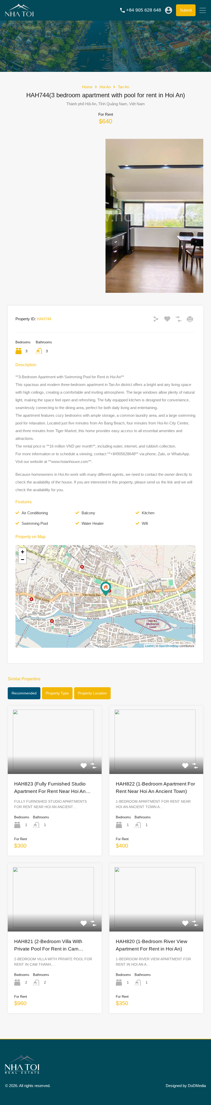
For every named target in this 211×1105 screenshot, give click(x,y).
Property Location (92, 693)
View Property (54, 760)
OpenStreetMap (169, 646)
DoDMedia (197, 1085)
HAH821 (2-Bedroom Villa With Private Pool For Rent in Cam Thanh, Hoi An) (48, 946)
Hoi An (105, 87)
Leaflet (149, 646)
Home (87, 87)
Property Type (57, 693)
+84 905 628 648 (143, 10)
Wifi (145, 523)
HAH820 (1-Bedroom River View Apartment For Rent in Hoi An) (151, 945)
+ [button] (22, 552)
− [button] (22, 559)
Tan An (123, 87)
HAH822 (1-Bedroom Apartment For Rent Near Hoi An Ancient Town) (155, 787)
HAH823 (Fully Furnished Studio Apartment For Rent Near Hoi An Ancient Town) (50, 788)
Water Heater (93, 523)
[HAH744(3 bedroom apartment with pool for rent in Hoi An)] (105, 589)
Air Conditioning (35, 513)
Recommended (24, 693)
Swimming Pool (35, 523)
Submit (186, 10)
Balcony (88, 513)
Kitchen (148, 513)
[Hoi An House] (19, 14)
